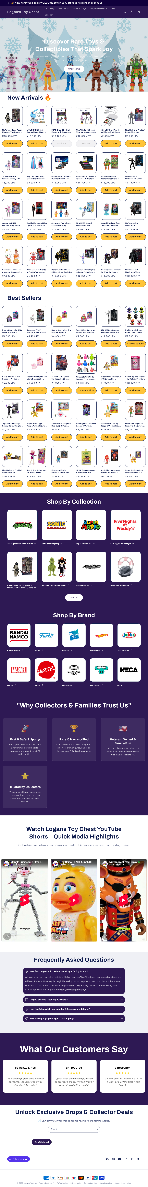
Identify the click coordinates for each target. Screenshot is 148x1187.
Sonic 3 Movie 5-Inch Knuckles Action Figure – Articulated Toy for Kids (11, 378)
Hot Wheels (95, 651)
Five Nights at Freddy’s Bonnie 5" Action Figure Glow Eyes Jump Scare (86, 425)
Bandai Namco (13, 651)
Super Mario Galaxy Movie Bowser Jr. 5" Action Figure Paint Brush (134, 471)
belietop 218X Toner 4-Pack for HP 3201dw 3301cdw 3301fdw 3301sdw (61, 177)
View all (74, 598)
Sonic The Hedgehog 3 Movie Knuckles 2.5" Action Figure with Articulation (110, 471)
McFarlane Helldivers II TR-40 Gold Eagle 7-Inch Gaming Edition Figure (61, 271)
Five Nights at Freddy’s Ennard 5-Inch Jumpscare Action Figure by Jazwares (135, 131)
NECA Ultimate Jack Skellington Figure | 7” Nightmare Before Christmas (110, 331)
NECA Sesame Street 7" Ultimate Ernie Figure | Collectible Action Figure (85, 471)
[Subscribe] (97, 1129)
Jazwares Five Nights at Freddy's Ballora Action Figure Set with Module (86, 271)
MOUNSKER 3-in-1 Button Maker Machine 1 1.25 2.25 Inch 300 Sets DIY (37, 131)
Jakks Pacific (123, 651)
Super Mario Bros (84, 544)
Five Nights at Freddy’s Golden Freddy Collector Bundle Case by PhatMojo (12, 471)
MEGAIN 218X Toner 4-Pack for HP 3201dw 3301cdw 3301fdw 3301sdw (86, 177)
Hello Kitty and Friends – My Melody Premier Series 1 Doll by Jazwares (135, 378)
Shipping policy (106, 1183)
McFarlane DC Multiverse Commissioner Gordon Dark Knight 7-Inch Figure (135, 224)
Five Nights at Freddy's (120, 544)
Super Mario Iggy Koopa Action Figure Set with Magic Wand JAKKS (36, 425)
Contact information (122, 1183)
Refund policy (62, 1183)
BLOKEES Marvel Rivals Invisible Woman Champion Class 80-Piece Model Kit (85, 224)
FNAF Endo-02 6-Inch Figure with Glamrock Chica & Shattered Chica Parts (85, 131)
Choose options (135, 344)
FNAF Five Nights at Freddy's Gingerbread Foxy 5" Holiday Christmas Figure (135, 425)
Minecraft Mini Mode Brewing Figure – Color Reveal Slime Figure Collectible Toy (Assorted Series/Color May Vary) (86, 378)
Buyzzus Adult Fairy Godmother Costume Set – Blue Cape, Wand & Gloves (37, 177)
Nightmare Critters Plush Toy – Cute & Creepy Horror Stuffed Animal (135, 331)
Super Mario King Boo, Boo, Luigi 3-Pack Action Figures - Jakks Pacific (61, 425)
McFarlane (67, 685)
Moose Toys (95, 685)
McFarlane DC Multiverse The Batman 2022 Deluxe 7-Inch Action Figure (134, 271)
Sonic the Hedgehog (50, 544)
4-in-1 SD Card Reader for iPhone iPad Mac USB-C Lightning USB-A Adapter (111, 131)
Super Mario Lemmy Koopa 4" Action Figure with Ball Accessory (111, 425)
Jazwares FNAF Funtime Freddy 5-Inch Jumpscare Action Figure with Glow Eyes (12, 177)
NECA (120, 685)
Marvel (10, 685)
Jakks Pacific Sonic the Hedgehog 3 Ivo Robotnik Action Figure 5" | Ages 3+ (61, 378)
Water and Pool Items (119, 585)
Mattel (37, 685)
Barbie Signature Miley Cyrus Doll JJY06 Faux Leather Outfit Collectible (37, 224)
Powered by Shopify (46, 1183)
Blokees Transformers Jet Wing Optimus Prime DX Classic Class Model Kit (111, 271)
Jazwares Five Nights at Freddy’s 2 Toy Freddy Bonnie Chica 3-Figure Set (61, 224)
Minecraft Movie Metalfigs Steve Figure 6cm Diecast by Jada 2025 (61, 471)
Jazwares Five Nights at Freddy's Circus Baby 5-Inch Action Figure (36, 271)
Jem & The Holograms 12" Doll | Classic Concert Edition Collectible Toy (36, 471)
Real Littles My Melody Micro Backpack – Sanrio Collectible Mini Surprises (37, 378)
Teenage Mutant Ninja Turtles (20, 544)
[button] (125, 12)
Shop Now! (74, 69)
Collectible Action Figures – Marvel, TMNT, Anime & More (20, 586)
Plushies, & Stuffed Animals (54, 585)
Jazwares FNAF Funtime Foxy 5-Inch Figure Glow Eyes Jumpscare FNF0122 (11, 224)
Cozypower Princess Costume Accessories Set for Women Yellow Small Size (12, 271)
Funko (37, 651)
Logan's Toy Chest (31, 1183)
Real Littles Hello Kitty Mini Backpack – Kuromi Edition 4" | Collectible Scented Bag (12, 331)
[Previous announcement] (8, 3)
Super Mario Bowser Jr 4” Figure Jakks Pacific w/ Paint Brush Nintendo (111, 378)
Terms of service (90, 1183)
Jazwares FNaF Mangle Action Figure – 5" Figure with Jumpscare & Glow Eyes (37, 331)
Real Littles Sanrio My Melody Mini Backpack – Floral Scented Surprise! (86, 331)
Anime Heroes (82, 585)
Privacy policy (76, 1183)
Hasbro (65, 651)
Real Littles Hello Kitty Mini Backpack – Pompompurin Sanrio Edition (61, 331)
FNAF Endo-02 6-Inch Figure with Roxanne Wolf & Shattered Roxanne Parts (60, 131)
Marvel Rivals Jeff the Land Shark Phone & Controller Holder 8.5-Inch (110, 224)
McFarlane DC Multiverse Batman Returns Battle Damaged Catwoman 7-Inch (134, 177)
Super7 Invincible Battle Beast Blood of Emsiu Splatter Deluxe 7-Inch (111, 177)
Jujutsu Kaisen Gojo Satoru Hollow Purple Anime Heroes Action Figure (11, 425)
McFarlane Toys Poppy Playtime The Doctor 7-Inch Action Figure (12, 131)
